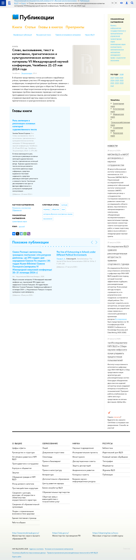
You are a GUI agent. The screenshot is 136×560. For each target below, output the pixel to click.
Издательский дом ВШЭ (113, 452)
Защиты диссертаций (82, 465)
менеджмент (115, 55)
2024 (112, 80)
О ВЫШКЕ (17, 443)
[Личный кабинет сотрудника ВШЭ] (127, 3)
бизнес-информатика (115, 26)
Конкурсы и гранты (81, 474)
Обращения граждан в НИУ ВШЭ (24, 478)
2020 (117, 83)
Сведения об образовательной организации (25, 505)
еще (112, 86)
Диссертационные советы (84, 461)
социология (121, 57)
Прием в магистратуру (52, 470)
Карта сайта (16, 556)
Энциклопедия (26, 73)
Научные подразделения (83, 448)
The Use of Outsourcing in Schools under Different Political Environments (76, 253)
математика (115, 52)
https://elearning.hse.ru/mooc (105, 533)
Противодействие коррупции (25, 488)
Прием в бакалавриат (51, 461)
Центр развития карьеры (53, 483)
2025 (121, 78)
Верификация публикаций (22, 35)
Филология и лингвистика (21, 208)
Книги (17, 27)
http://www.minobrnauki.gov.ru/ (25, 533)
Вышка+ (45, 465)
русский (22, 226)
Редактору (126, 548)
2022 (122, 80)
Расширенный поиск (43, 35)
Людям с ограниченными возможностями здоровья (23, 512)
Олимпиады (47, 457)
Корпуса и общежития (21, 468)
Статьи (30, 27)
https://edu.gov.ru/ (60, 533)
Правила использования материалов (68, 35)
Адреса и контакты (36, 549)
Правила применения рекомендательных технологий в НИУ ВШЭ (72, 553)
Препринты (75, 27)
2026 (117, 78)
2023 (117, 80)
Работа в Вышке (19, 522)
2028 (122, 74)
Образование (17, 210)
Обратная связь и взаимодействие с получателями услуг (51, 499)
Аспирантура (48, 474)
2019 (122, 83)
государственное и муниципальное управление (118, 33)
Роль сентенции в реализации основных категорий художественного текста (24, 125)
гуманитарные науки (19, 221)
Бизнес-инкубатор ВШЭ (52, 487)
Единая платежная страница (24, 518)
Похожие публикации (30, 242)
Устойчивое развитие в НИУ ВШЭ (24, 458)
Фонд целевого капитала (23, 483)
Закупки (15, 472)
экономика (114, 60)
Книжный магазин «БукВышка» (115, 457)
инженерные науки (118, 44)
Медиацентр (108, 465)
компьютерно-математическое (117, 48)
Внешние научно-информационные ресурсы (84, 480)
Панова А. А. (61, 259)
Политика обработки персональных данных (29, 553)
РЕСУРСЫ (108, 443)
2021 (112, 83)
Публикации (37, 17)
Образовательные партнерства (56, 492)
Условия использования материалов (59, 549)
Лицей (45, 448)
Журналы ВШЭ (109, 470)
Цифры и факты (19, 448)
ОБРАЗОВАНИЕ (50, 443)
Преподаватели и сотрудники (25, 463)
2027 (112, 78)
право (112, 57)
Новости (113, 145)
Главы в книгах (50, 27)
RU (113, 3)
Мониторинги (79, 457)
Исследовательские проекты (85, 452)
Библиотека (108, 448)
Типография (108, 461)
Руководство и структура (23, 452)
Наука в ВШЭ (89, 35)
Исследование (121, 319)
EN (116, 3)
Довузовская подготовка (53, 452)
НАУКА (76, 443)
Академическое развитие (83, 470)
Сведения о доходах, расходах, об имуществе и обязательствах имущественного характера (24, 496)
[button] (40, 246)
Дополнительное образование (55, 479)
